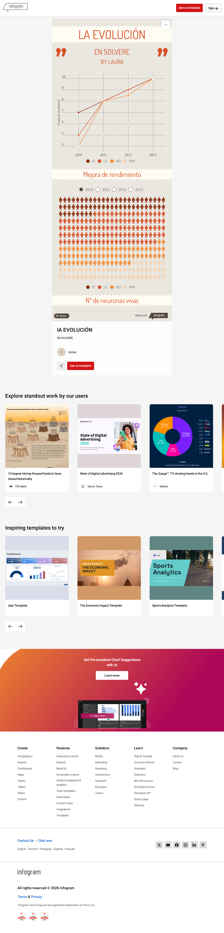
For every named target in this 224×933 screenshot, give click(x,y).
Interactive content (67, 756)
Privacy (36, 897)
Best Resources (143, 780)
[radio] (87, 189)
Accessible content (67, 774)
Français (70, 849)
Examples (140, 768)
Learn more (112, 675)
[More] (166, 25)
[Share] (61, 366)
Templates (62, 815)
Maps (21, 774)
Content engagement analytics (68, 782)
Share (63, 315)
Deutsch (33, 849)
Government (102, 774)
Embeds (61, 762)
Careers (177, 762)
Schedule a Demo (144, 787)
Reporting (100, 768)
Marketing (101, 762)
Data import (63, 797)
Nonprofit (100, 780)
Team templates (66, 790)
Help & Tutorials (143, 756)
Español (58, 849)
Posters (22, 799)
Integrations (63, 809)
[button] (92, 161)
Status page (141, 799)
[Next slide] (20, 502)
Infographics (25, 756)
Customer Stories (144, 762)
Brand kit (61, 768)
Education (101, 787)
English (22, 849)
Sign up (213, 8)
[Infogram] (15, 8)
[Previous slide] (10, 502)
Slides (21, 793)
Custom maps (64, 803)
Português (46, 849)
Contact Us (26, 841)
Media (99, 756)
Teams (99, 793)
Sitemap (139, 805)
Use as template (189, 7)
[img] (112, 207)
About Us (178, 756)
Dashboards (25, 768)
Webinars (139, 774)
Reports (22, 762)
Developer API (142, 793)
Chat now (45, 841)
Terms (22, 897)
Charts (21, 780)
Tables (21, 787)
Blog (175, 768)
